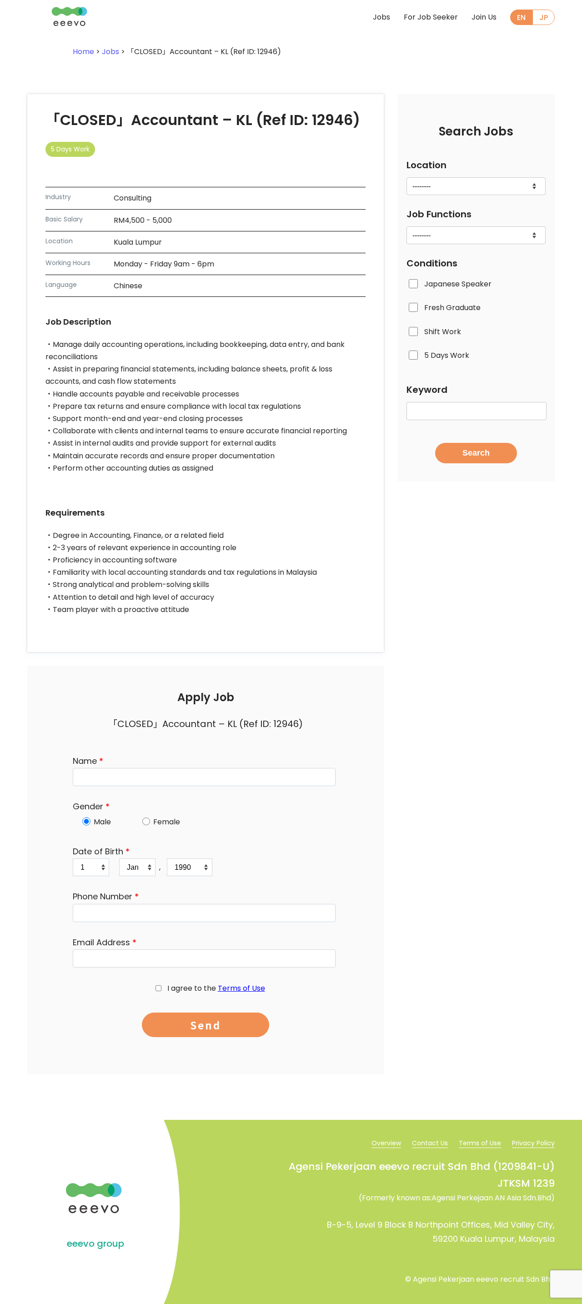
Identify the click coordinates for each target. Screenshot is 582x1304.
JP (543, 17)
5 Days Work (446, 355)
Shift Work (442, 331)
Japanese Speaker (458, 284)
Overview (386, 1143)
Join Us (484, 17)
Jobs (381, 17)
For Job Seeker (431, 17)
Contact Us (430, 1143)
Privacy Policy (533, 1143)
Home (83, 51)
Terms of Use (241, 988)
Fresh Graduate (452, 308)
